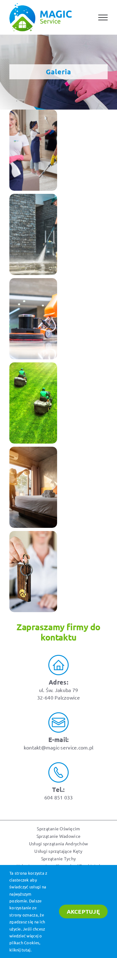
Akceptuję (83, 911)
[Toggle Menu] (103, 17)
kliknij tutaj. (20, 949)
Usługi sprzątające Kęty (58, 851)
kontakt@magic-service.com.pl (59, 747)
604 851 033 (58, 797)
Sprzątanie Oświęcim (58, 828)
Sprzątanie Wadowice (58, 836)
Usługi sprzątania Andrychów (58, 843)
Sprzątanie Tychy (58, 858)
